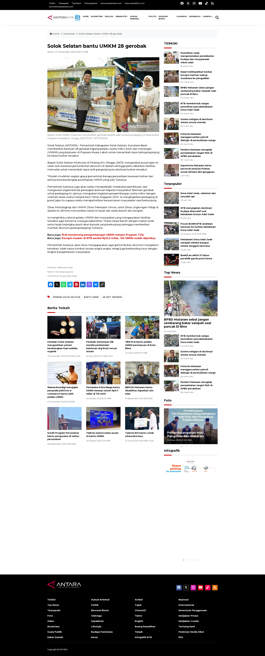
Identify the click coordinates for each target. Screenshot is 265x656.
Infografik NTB (143, 637)
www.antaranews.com (111, 3)
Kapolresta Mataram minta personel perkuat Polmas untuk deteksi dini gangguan (198, 168)
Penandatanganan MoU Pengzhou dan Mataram (185, 434)
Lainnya (207, 16)
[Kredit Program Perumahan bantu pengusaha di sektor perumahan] (64, 418)
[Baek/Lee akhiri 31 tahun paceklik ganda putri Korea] (171, 259)
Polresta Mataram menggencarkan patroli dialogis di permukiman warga (198, 137)
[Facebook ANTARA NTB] (182, 3)
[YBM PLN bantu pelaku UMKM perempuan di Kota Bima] (142, 327)
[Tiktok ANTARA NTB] (206, 3)
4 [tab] (195, 446)
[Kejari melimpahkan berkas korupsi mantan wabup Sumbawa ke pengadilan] (171, 76)
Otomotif (140, 610)
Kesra (94, 637)
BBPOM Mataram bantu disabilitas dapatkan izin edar (139, 390)
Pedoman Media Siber (191, 632)
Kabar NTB (121, 16)
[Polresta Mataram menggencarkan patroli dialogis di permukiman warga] (171, 138)
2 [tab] (186, 446)
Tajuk (138, 605)
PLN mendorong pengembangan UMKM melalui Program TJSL (103, 234)
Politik (152, 16)
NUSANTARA (97, 16)
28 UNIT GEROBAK (112, 297)
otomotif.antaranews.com (61, 7)
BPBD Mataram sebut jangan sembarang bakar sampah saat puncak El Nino (198, 90)
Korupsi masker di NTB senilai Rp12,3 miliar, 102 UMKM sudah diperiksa (108, 238)
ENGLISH (109, 16)
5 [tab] (200, 446)
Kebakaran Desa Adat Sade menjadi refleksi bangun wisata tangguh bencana (196, 242)
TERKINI (171, 43)
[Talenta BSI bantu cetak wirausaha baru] (142, 418)
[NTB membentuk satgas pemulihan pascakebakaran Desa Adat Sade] (171, 107)
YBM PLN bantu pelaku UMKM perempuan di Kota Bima (140, 345)
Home (56, 33)
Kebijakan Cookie (189, 621)
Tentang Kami (90, 3)
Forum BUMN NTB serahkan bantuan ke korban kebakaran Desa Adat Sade (198, 227)
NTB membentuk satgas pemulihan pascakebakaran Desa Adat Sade (197, 106)
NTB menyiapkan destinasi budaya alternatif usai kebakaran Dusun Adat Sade (197, 211)
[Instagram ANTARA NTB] (194, 3)
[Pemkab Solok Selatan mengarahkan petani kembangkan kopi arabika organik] (64, 327)
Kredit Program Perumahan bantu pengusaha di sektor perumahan (63, 436)
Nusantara (69, 33)
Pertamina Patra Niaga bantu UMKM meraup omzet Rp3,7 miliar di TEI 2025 (103, 390)
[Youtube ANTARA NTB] (200, 3)
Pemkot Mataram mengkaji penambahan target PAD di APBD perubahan (196, 153)
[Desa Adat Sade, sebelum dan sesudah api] (171, 197)
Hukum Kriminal (134, 17)
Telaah (139, 632)
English (139, 621)
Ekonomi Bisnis (163, 17)
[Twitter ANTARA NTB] (188, 3)
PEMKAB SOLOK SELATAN (66, 297)
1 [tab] (181, 446)
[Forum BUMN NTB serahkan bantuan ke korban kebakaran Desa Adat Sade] (171, 228)
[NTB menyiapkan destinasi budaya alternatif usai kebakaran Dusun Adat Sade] (171, 212)
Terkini (52, 3)
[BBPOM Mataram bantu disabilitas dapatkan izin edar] (142, 372)
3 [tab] (190, 446)
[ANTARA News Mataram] (64, 17)
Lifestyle (96, 626)
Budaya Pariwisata (102, 632)
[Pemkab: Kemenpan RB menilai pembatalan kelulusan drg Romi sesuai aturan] (103, 327)
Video (50, 621)
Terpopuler (63, 3)
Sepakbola (194, 16)
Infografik (172, 450)
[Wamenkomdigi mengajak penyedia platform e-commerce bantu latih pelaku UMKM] (64, 372)
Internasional (186, 605)
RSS (181, 637)
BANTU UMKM (91, 297)
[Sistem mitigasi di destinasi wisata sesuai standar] (171, 123)
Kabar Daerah (55, 637)
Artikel (139, 599)
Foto (168, 400)
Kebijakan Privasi (188, 615)
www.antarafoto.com (135, 3)
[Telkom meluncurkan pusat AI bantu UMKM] (103, 418)
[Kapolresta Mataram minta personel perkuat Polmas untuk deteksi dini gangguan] (171, 169)
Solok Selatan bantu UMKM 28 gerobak (100, 33)
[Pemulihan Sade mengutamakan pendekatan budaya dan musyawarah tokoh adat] (171, 57)
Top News (76, 3)
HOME (86, 16)
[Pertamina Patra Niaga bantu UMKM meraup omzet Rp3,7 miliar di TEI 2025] (103, 372)
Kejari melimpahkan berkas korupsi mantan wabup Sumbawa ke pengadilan (196, 75)
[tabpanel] (191, 426)
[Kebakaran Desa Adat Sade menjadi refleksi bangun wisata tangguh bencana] (171, 244)
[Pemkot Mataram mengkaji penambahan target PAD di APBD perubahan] (171, 154)
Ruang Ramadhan (145, 626)
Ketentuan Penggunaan (193, 610)
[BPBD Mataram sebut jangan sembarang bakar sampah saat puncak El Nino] (171, 92)
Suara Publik (54, 632)
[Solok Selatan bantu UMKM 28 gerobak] (191, 298)
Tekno (138, 615)
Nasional (183, 599)
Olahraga (182, 16)
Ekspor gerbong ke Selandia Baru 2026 (188, 549)
